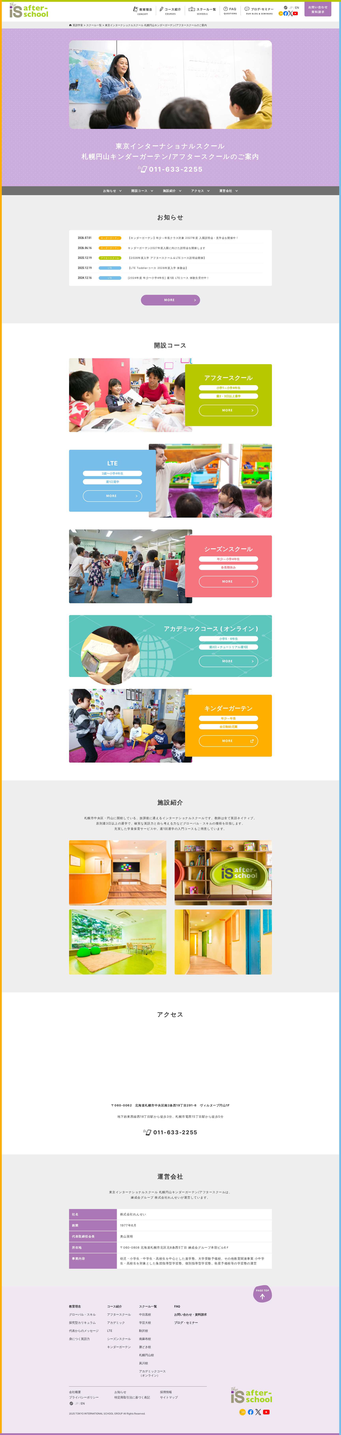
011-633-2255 (176, 169)
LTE (109, 1331)
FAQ (177, 1306)
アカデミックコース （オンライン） (152, 1373)
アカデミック (116, 1322)
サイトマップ (169, 1397)
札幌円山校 (146, 1355)
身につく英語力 (79, 1339)
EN (297, 7)
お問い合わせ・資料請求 (190, 1314)
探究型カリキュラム (82, 1322)
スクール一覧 (94, 25)
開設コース (139, 191)
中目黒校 (145, 1314)
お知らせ (109, 191)
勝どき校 (145, 1347)
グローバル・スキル (82, 1314)
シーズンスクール (119, 1339)
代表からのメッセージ (84, 1331)
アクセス (197, 191)
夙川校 (143, 1363)
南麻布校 (145, 1339)
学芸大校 (145, 1322)
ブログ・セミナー (186, 1322)
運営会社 (225, 191)
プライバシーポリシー (84, 1397)
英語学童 (78, 25)
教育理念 (75, 1306)
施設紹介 (169, 191)
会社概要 (75, 1392)
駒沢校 (143, 1331)
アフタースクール (119, 1314)
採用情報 (166, 1392)
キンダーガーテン (119, 1347)
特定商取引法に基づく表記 (132, 1397)
